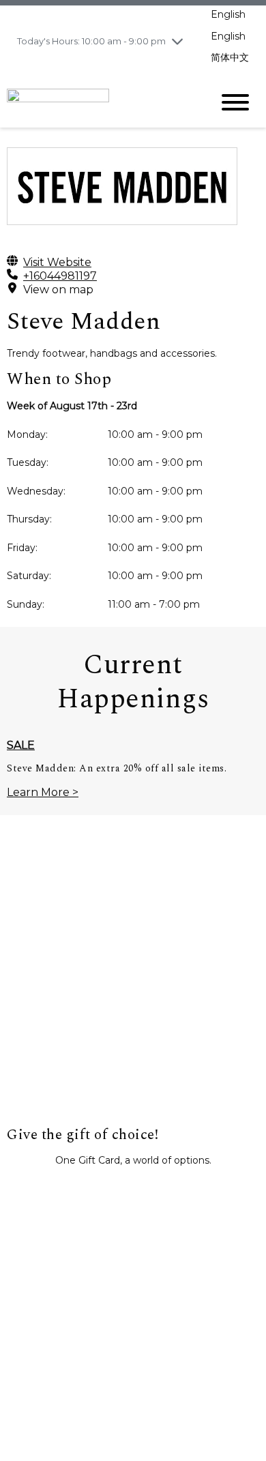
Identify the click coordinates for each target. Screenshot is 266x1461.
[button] (133, 1191)
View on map (58, 289)
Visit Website (57, 262)
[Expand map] (133, 989)
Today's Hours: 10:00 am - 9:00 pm (91, 40)
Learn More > (42, 792)
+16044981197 (60, 275)
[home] (99, 102)
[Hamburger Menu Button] (235, 102)
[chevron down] (177, 41)
